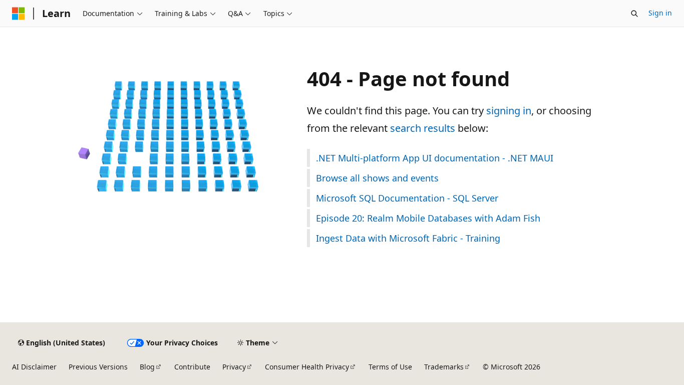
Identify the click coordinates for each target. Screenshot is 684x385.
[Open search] (634, 14)
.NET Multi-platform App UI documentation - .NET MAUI (434, 158)
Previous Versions (98, 366)
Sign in (660, 13)
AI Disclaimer (34, 366)
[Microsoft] (18, 13)
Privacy (234, 366)
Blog (147, 366)
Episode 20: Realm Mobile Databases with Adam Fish (428, 218)
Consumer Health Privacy (307, 366)
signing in (508, 110)
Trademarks (444, 366)
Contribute (192, 366)
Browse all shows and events (377, 178)
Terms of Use (390, 366)
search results (422, 128)
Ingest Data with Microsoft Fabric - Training (408, 238)
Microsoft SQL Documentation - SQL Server (407, 198)
